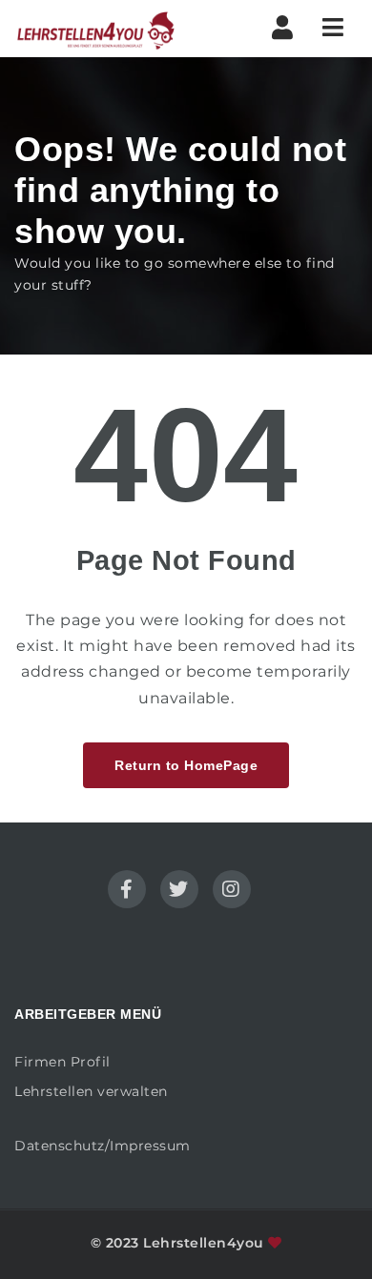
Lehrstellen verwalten (91, 1091)
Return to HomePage (186, 765)
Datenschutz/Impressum (102, 1145)
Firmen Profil (62, 1061)
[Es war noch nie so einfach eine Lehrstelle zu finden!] (95, 28)
